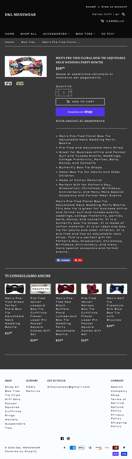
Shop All (28, 33)
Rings (10, 415)
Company (119, 391)
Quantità (64, 86)
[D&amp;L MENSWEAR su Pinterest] (68, 439)
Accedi (91, 6)
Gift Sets (12, 399)
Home (9, 33)
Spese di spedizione (73, 74)
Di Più (107, 33)
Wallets (11, 419)
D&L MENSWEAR (20, 14)
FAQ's (30, 386)
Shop (115, 395)
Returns (33, 391)
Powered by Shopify (21, 451)
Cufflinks (13, 411)
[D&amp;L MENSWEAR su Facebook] (62, 439)
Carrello (114, 21)
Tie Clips (12, 395)
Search (117, 386)
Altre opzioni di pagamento (80, 120)
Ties (8, 427)
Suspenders (15, 423)
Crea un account (114, 6)
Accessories (55, 33)
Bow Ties (85, 33)
